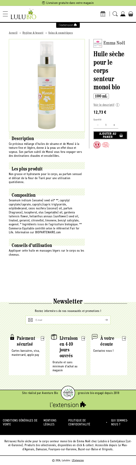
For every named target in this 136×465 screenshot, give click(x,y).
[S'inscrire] (103, 319)
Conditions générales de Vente (20, 422)
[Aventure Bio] (68, 393)
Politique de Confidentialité (79, 422)
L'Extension (78, 460)
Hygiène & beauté (33, 33)
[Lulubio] (23, 14)
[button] (5, 14)
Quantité (97, 119)
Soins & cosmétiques (60, 33)
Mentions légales (50, 422)
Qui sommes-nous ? (119, 422)
